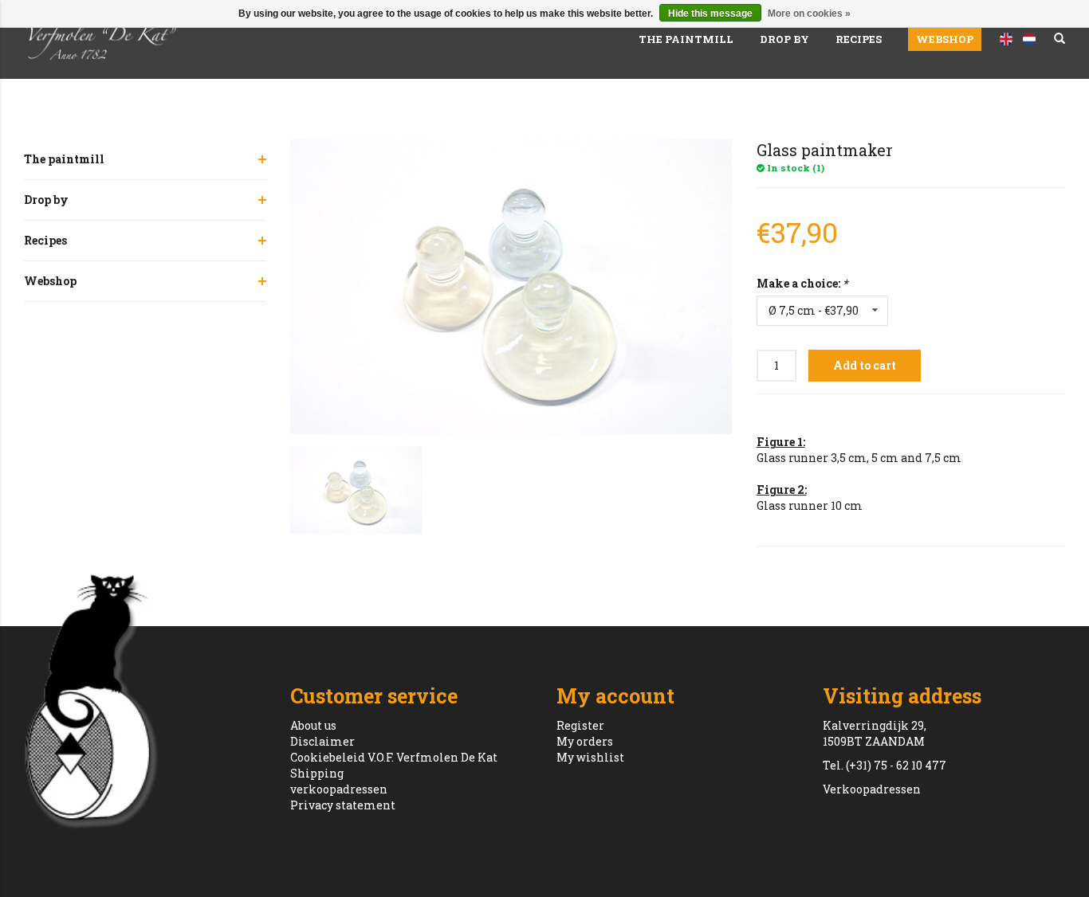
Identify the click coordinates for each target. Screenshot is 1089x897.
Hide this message (710, 13)
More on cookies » (809, 13)
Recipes (858, 39)
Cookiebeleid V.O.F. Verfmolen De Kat (393, 757)
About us (313, 725)
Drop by (784, 39)
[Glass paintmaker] (511, 286)
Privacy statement (342, 805)
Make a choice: (802, 283)
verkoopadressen (338, 789)
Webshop (944, 39)
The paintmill (686, 39)
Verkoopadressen (872, 789)
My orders (584, 741)
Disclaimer (322, 741)
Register (580, 725)
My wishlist (590, 757)
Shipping (317, 773)
